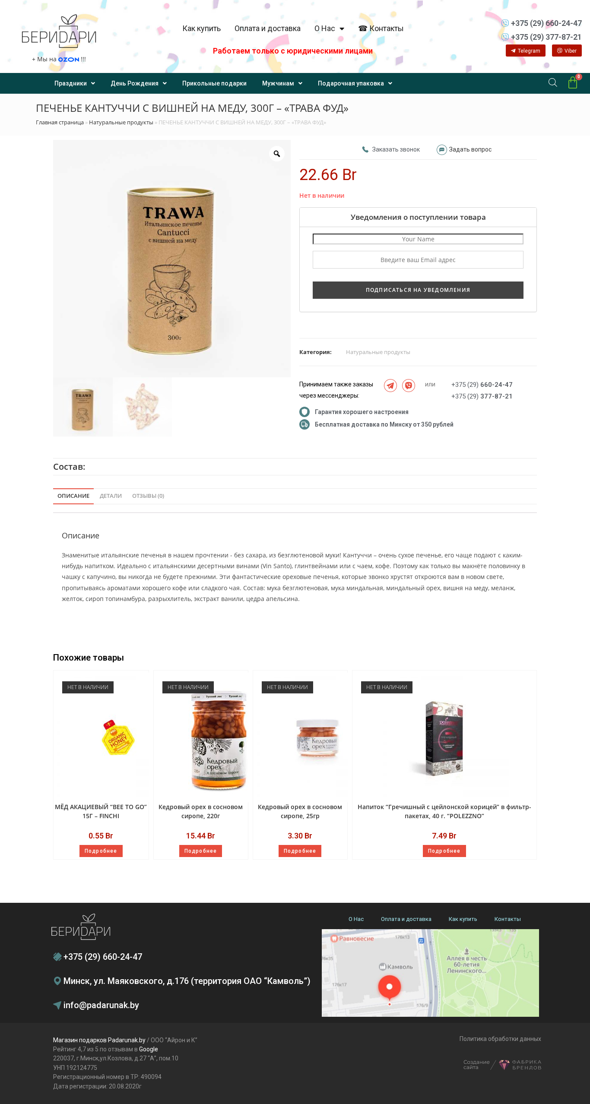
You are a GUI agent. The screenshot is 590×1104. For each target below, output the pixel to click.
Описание (73, 496)
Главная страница (60, 122)
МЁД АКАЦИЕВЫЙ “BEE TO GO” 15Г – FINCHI (101, 811)
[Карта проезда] (430, 973)
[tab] (73, 496)
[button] (526, 50)
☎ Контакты (381, 28)
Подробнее (101, 851)
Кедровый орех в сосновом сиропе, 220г (201, 811)
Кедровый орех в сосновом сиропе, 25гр (300, 811)
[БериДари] (59, 31)
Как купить (201, 28)
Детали (111, 496)
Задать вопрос (470, 149)
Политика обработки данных (500, 1038)
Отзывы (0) (148, 496)
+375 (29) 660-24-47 (102, 957)
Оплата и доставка (268, 28)
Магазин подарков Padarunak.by (99, 1040)
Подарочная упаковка (351, 83)
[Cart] (572, 82)
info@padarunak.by (101, 1005)
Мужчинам (278, 83)
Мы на (59, 59)
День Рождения (135, 83)
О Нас (324, 28)
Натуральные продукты (121, 122)
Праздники (70, 83)
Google (148, 1049)
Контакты (508, 919)
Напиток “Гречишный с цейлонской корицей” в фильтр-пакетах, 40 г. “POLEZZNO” (444, 811)
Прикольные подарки (214, 83)
